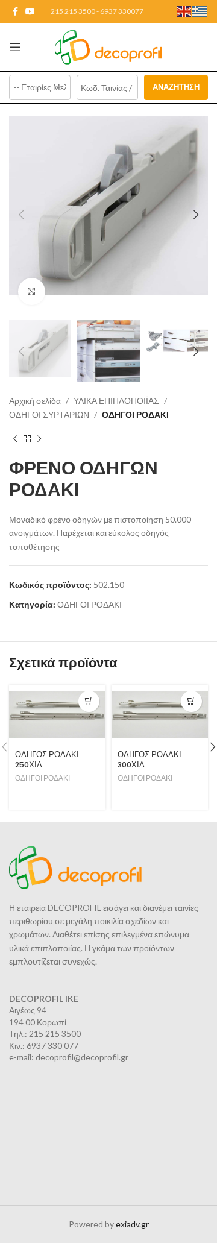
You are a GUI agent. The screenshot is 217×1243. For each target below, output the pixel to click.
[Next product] (39, 439)
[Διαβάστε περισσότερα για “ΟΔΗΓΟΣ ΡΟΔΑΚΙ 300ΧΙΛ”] (191, 701)
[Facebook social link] (15, 12)
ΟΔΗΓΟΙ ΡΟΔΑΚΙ (135, 414)
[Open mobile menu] (15, 47)
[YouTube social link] (30, 12)
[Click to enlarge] (31, 291)
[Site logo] (109, 46)
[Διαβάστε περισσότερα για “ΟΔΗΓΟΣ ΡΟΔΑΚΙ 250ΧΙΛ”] (88, 701)
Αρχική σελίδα (35, 400)
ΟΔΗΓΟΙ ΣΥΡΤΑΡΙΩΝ (49, 414)
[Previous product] (15, 439)
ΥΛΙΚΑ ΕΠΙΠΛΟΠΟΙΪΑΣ (116, 400)
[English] (184, 10)
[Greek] (200, 10)
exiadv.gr (132, 1224)
